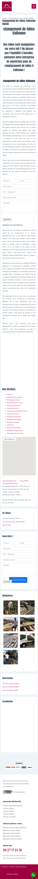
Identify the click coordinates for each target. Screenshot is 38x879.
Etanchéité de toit (12, 408)
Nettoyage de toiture (13, 400)
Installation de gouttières (15, 430)
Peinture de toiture (13, 414)
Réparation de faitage (14, 416)
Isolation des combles (14, 428)
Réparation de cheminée (15, 433)
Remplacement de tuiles (15, 403)
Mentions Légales (12, 874)
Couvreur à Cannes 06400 (10, 683)
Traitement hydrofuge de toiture (17, 411)
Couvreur (10, 394)
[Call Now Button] (33, 875)
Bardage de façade (13, 422)
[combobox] (4, 192)
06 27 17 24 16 (6, 525)
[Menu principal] (34, 6)
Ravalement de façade (14, 419)
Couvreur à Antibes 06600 (10, 687)
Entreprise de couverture (15, 397)
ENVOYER (7, 219)
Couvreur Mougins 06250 (10, 690)
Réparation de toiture (14, 405)
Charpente (10, 425)
